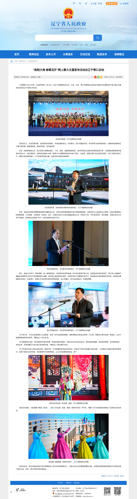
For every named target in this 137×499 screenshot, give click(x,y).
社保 (81, 45)
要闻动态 (34, 54)
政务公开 (51, 54)
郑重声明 (68, 483)
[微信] (80, 3)
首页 (16, 54)
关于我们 (60, 483)
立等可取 (74, 45)
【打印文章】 (119, 77)
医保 (86, 45)
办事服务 (68, 54)
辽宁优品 (93, 45)
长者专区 (113, 3)
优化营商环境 (54, 45)
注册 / (95, 3)
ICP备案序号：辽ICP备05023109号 (63, 496)
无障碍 (126, 3)
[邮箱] (74, 3)
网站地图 (76, 483)
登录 (100, 3)
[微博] (86, 3)
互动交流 (85, 54)
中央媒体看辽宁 (32, 61)
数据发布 (102, 54)
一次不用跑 (65, 45)
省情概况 (119, 54)
